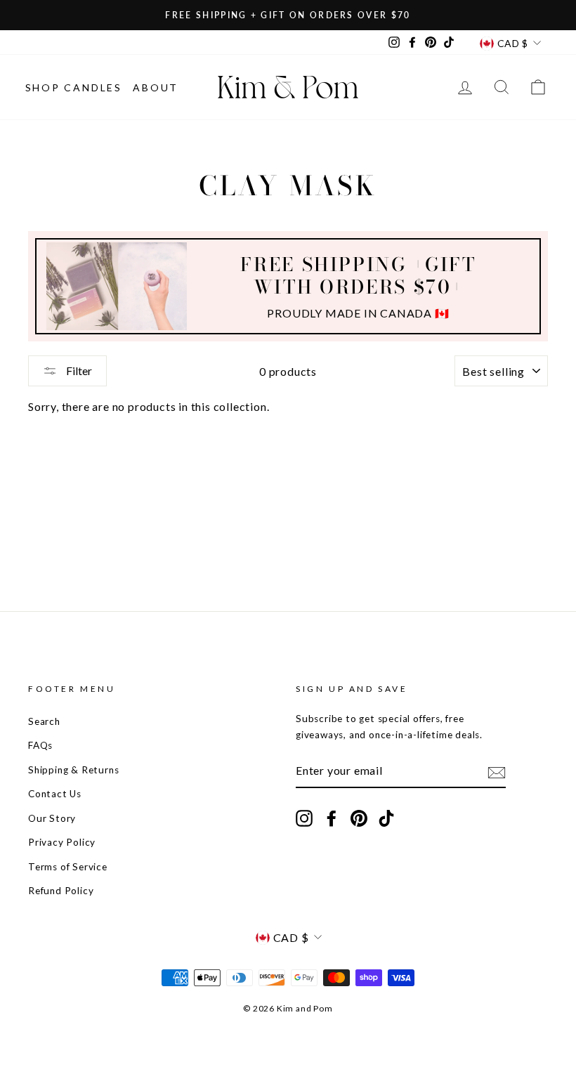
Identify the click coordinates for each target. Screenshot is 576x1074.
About (155, 87)
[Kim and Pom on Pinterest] (359, 818)
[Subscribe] (496, 771)
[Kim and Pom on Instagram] (304, 818)
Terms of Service (67, 866)
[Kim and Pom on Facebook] (331, 818)
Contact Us (54, 793)
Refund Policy (60, 890)
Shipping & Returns (73, 769)
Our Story (52, 818)
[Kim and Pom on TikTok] (386, 818)
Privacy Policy (62, 842)
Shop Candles (74, 87)
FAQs (40, 745)
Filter (78, 370)
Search (44, 721)
